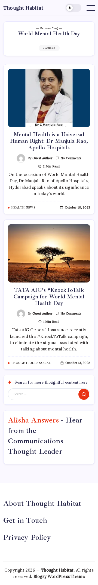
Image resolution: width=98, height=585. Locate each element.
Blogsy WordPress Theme (59, 576)
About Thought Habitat (42, 503)
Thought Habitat (23, 8)
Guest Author (42, 158)
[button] (73, 8)
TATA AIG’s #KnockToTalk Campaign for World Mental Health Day (49, 297)
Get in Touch (25, 520)
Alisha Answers (33, 420)
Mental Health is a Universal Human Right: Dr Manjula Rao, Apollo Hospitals (49, 141)
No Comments (70, 158)
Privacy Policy (27, 537)
